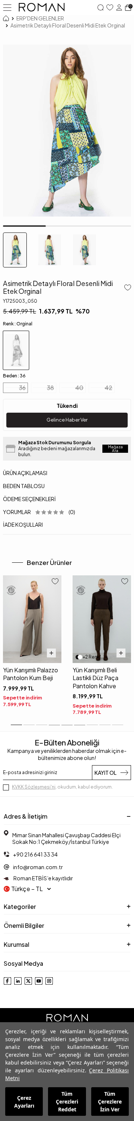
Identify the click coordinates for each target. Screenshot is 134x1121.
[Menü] (7, 7)
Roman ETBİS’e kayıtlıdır (43, 878)
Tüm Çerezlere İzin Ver (110, 1101)
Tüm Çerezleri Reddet (67, 1101)
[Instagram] (49, 981)
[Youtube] (38, 981)
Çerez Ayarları (24, 1101)
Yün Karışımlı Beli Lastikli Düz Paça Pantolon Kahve (95, 678)
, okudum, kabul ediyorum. (62, 787)
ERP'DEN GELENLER (40, 18)
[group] (67, 131)
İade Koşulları (23, 524)
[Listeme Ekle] (126, 288)
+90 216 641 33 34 (35, 854)
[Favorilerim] (109, 7)
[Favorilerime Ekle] (55, 582)
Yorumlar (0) (39, 511)
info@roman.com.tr (38, 867)
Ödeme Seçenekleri (29, 498)
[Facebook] (7, 981)
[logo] (41, 7)
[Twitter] (28, 981)
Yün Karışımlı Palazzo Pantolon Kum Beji (30, 674)
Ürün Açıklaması (25, 472)
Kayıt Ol (106, 772)
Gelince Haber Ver (67, 420)
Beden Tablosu (24, 485)
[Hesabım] (119, 7)
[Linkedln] (18, 981)
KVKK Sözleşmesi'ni (33, 787)
